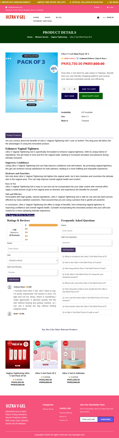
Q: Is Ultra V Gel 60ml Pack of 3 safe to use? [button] (81, 312)
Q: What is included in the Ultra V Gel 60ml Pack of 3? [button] (85, 257)
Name (9, 243)
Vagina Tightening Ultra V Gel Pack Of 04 (17, 374)
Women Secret (41, 37)
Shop (47, 17)
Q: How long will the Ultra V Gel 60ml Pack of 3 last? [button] (84, 268)
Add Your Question (69, 237)
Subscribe (105, 419)
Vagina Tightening (59, 37)
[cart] (98, 17)
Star (9, 255)
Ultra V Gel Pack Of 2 (45, 373)
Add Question (68, 250)
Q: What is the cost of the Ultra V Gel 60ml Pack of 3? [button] (84, 283)
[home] (15, 17)
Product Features (14, 135)
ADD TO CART (89, 89)
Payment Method (42, 21)
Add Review (14, 280)
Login (111, 7)
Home (36, 17)
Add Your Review (14, 267)
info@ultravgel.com (15, 7)
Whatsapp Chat (90, 96)
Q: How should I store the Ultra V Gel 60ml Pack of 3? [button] (84, 306)
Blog (59, 17)
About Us (63, 416)
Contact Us (64, 420)
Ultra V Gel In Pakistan (73, 373)
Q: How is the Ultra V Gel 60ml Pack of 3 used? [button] (82, 262)
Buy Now (69, 96)
